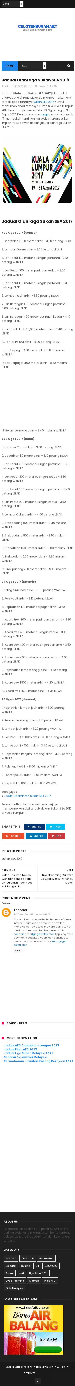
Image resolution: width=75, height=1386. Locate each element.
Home (10, 66)
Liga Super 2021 (38, 1273)
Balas (17, 950)
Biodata (11, 1266)
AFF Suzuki (28, 1258)
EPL (37, 1266)
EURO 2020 (51, 1266)
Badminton (46, 1258)
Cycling (25, 1266)
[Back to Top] (38, 1381)
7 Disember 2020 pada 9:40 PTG (33, 914)
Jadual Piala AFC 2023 (20, 1049)
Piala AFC (50, 1280)
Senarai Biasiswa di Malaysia (25, 1057)
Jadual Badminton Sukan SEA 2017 (27, 796)
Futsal (9, 1273)
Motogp (34, 1280)
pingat (45, 114)
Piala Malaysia (14, 1288)
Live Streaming (15, 1280)
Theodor (20, 910)
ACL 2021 (11, 1258)
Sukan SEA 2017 (48, 86)
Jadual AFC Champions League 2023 (31, 1045)
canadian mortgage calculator (34, 934)
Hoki (21, 1273)
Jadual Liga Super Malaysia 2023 (28, 1053)
